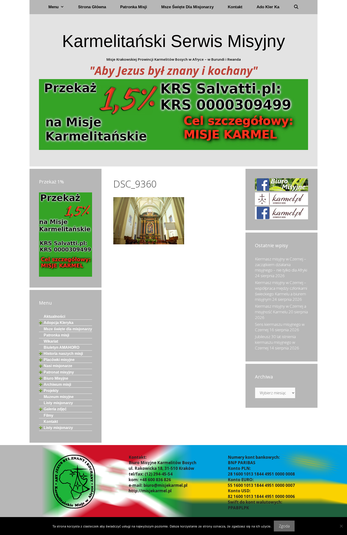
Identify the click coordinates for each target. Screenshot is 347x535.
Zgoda (284, 526)
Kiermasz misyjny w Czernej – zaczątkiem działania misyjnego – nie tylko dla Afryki (281, 264)
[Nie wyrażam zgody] (341, 526)
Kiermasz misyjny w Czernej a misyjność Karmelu (280, 308)
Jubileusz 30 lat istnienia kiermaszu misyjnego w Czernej (275, 342)
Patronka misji (133, 7)
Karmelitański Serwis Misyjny (173, 41)
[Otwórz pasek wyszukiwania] (296, 7)
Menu (53, 7)
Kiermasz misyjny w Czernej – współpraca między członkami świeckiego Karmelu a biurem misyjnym (281, 291)
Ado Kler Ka (268, 7)
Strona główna (92, 7)
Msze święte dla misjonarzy (187, 7)
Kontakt (235, 7)
